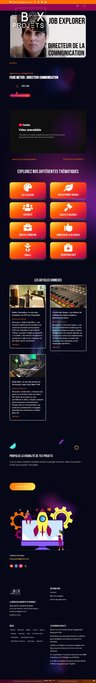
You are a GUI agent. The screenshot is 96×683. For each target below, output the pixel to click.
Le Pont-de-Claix (37, 633)
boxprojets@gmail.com (19, 559)
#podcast (21, 630)
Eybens (42, 630)
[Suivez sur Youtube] (11, 566)
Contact (53, 592)
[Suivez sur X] (25, 566)
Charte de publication (58, 599)
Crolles (35, 630)
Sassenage (30, 641)
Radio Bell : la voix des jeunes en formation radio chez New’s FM (26, 383)
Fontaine (13, 633)
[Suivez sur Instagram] (21, 566)
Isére (28, 633)
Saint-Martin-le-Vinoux (18, 641)
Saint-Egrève (15, 637)
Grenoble (21, 633)
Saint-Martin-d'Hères (27, 637)
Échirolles (40, 641)
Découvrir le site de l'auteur (20, 95)
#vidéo (13, 63)
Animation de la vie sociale (68, 235)
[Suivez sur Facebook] (16, 566)
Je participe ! (22, 486)
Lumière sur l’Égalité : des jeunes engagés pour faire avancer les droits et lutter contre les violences (67, 648)
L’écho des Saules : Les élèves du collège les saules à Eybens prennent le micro (67, 315)
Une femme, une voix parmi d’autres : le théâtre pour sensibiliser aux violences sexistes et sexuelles (67, 639)
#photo (13, 630)
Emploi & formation (21, 73)
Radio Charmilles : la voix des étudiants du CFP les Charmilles (26, 313)
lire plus (15, 344)
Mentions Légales (56, 596)
